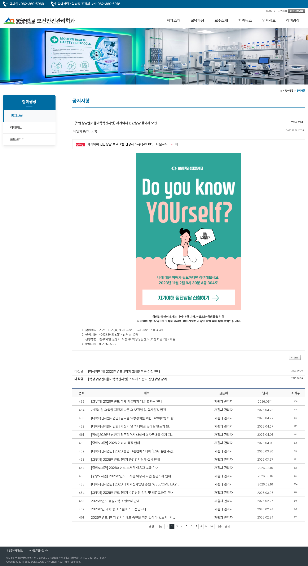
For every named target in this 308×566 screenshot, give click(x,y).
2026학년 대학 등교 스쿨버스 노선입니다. (119, 509)
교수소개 (221, 20)
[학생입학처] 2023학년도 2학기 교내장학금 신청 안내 (124, 372)
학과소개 (173, 20)
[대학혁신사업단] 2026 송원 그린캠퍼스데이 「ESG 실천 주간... (133, 451)
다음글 (78, 379)
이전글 (78, 371)
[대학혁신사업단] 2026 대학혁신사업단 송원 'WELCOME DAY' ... (135, 484)
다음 (219, 526)
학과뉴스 (245, 20)
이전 (160, 526)
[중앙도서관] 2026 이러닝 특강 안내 (115, 443)
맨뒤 (227, 526)
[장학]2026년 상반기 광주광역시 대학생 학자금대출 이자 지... (132, 435)
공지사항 (17, 116)
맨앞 (151, 526)
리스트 (295, 357)
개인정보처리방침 (14, 550)
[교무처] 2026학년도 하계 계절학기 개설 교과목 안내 (126, 401)
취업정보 (16, 128)
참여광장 (293, 20)
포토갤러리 (17, 139)
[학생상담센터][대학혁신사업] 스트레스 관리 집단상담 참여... (128, 379)
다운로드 (162, 144)
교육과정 (197, 20)
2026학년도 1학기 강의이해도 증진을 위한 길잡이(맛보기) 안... (133, 518)
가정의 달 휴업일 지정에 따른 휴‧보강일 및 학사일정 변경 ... (130, 410)
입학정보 (269, 20)
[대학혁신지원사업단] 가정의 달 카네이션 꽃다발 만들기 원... (131, 426)
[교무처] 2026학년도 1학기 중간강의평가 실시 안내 (125, 460)
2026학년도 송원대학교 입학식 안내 (115, 501)
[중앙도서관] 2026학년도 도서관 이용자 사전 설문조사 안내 (131, 476)
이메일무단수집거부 (38, 550)
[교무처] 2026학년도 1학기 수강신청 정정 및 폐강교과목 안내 (132, 493)
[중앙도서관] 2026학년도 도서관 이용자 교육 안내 (124, 468)
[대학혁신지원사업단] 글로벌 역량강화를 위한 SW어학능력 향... (133, 418)
